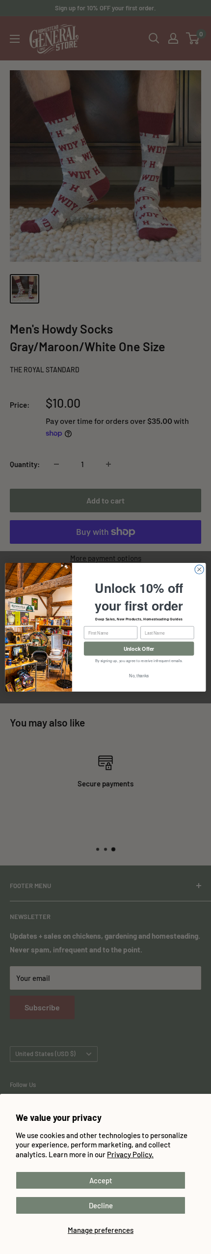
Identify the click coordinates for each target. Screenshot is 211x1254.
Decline (101, 1205)
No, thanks (139, 675)
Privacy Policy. (130, 1154)
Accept (100, 1180)
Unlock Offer (139, 648)
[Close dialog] (199, 569)
